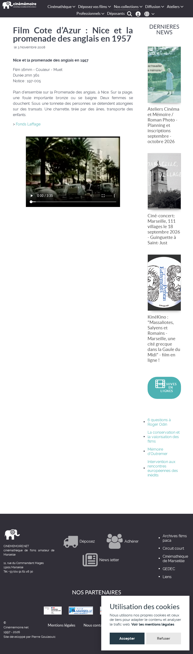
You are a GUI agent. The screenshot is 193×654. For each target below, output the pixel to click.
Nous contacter (96, 625)
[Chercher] (130, 13)
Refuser (163, 638)
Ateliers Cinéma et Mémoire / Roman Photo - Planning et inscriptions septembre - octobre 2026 (163, 125)
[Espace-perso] (139, 13)
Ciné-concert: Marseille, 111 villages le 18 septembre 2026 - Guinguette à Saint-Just (164, 229)
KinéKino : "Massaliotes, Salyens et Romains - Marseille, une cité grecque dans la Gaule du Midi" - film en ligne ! (164, 338)
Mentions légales (61, 625)
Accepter (127, 638)
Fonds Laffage (27, 124)
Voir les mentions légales (152, 624)
